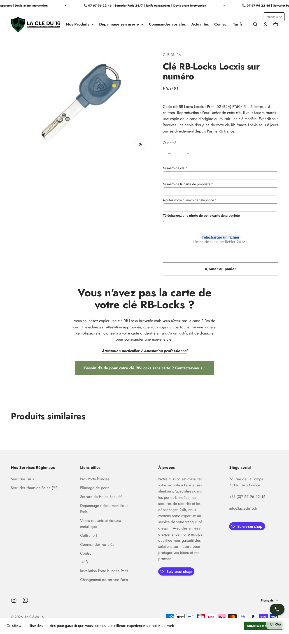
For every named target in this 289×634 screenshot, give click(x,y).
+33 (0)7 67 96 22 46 (247, 496)
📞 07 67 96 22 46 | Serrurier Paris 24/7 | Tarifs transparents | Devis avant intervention (142, 5)
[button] (274, 17)
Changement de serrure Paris (104, 579)
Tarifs (238, 24)
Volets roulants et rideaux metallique (100, 523)
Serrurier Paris (22, 479)
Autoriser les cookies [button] (263, 626)
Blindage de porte (95, 487)
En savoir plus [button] (187, 626)
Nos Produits (77, 24)
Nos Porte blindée (95, 479)
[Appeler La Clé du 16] (277, 609)
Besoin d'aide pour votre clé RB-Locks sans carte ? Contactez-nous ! (144, 368)
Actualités (200, 24)
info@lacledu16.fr (243, 508)
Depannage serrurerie (119, 24)
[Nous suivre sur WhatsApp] (25, 600)
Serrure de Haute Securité (101, 496)
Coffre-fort (88, 535)
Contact (221, 24)
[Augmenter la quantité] (188, 153)
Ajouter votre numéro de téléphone (190, 200)
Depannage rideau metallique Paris (104, 508)
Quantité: (170, 142)
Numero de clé (175, 168)
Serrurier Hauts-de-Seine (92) (34, 487)
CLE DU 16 (172, 54)
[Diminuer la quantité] (169, 153)
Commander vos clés (167, 24)
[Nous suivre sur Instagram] (14, 600)
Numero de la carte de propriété (188, 184)
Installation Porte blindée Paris (104, 571)
